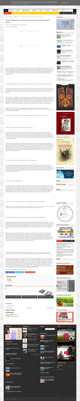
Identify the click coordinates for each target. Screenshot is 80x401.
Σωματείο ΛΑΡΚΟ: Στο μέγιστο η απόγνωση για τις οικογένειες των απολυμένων (65, 247)
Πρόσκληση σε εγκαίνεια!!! (32, 338)
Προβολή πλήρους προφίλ (15, 316)
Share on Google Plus (31, 272)
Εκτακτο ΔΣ (47, 345)
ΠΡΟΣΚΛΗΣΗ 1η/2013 (9, 382)
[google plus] (75, 13)
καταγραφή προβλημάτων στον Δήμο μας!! (13, 391)
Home (6, 10)
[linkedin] (73, 13)
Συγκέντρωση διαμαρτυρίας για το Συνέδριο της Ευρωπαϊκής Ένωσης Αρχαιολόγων (64, 255)
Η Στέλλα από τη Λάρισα (44, 372)
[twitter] (63, 13)
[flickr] (68, 13)
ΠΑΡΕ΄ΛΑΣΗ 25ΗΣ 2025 (18, 13)
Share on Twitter (21, 272)
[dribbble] (70, 13)
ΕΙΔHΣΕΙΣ (11, 10)
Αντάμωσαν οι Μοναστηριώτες (15, 358)
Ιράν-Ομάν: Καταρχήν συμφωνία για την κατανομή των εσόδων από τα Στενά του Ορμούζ (65, 252)
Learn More (62, 2)
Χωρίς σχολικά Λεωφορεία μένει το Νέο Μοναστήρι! (49, 380)
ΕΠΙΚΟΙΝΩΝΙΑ (55, 10)
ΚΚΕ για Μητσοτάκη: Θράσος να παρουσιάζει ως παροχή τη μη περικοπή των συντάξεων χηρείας (64, 244)
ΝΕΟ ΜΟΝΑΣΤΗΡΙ (25, 10)
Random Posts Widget (36, 354)
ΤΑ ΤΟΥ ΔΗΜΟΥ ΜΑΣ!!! (10, 363)
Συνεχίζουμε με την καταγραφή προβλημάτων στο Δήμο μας (11, 354)
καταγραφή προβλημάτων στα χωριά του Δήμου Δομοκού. (15, 387)
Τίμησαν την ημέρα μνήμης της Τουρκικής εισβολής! (33, 350)
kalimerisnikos (14, 314)
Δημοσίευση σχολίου (10, 305)
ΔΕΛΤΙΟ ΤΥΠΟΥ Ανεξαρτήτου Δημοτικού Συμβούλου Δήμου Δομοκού (47, 363)
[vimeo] (66, 13)
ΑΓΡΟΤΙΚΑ (47, 10)
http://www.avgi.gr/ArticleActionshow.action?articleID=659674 (15, 269)
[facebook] (61, 13)
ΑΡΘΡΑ (40, 10)
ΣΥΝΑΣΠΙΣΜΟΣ (24, 24)
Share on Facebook (11, 272)
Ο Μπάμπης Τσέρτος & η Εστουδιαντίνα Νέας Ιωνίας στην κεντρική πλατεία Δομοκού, (47, 352)
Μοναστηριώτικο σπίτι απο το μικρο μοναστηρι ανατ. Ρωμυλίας (33, 344)
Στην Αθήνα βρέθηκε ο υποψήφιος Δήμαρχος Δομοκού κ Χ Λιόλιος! (33, 334)
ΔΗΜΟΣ (17, 10)
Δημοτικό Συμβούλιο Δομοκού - (50, 335)
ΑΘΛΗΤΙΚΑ (34, 10)
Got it (68, 2)
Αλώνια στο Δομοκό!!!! (49, 357)
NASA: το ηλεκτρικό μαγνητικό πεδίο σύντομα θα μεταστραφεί (15, 374)
